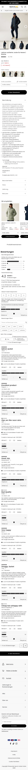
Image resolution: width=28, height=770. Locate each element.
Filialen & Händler (11, 671)
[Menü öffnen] (3, 7)
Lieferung (5, 189)
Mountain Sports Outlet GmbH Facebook (10, 743)
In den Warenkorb (14, 92)
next (26, 10)
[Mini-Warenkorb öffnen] (25, 7)
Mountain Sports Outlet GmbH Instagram (16, 743)
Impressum (14, 751)
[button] (26, 26)
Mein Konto (9, 664)
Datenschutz (5, 731)
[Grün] (4, 74)
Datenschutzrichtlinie (14, 758)
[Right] (24, 211)
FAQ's (4, 185)
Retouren (5, 193)
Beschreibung (6, 100)
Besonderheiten (7, 180)
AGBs (14, 754)
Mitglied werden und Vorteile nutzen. (14, 10)
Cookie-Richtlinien (14, 761)
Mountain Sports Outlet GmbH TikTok (13, 743)
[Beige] (22, 74)
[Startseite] (14, 7)
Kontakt (8, 678)
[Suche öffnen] (22, 7)
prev (1, 10)
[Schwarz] (16, 74)
